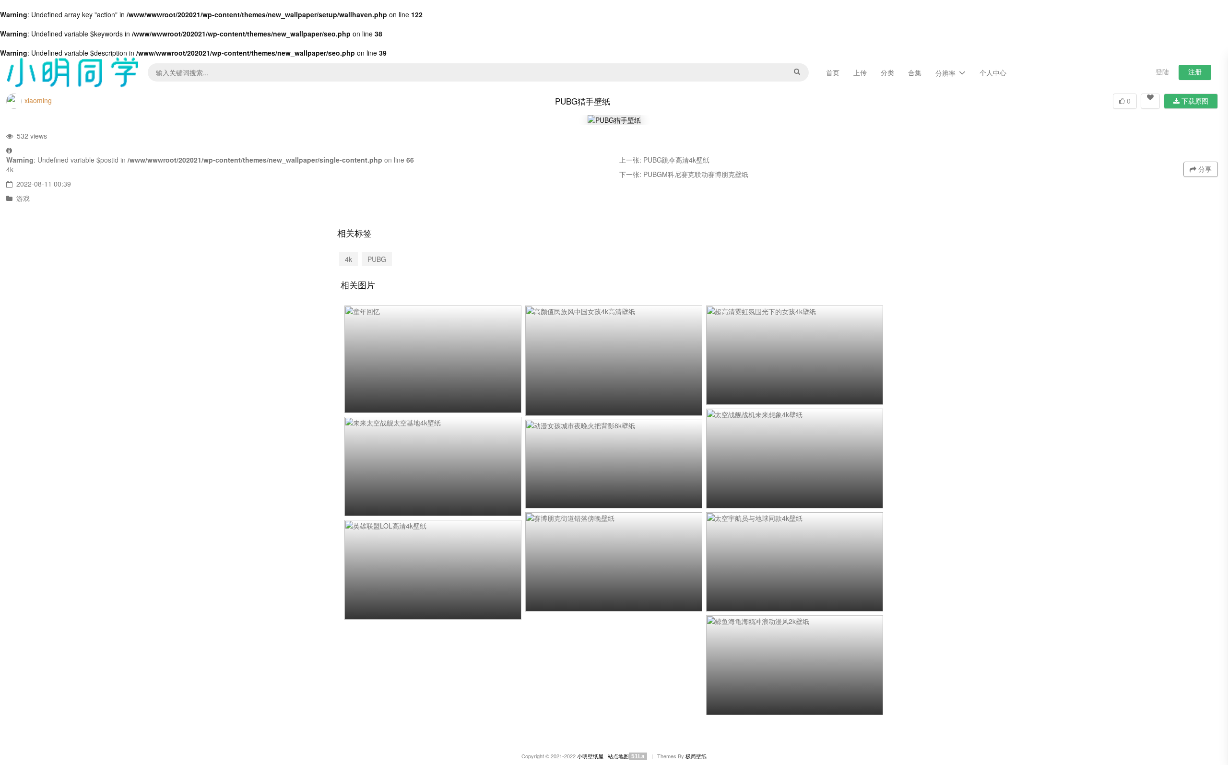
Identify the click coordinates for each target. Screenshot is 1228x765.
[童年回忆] (432, 359)
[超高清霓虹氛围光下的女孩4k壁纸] (794, 355)
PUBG (376, 259)
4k (9, 169)
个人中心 (993, 72)
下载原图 (1194, 101)
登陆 (1162, 71)
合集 (914, 72)
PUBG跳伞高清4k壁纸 (676, 160)
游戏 (23, 198)
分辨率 (945, 73)
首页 (832, 72)
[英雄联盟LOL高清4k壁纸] (432, 570)
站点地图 (618, 756)
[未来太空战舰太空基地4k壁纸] (432, 467)
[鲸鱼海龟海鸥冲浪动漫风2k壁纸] (794, 665)
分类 (887, 72)
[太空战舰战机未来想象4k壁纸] (794, 458)
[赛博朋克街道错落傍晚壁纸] (613, 562)
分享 (1204, 169)
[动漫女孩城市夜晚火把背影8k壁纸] (613, 464)
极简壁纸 (696, 756)
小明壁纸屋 (590, 756)
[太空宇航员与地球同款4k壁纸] (794, 562)
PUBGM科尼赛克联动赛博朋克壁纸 (695, 174)
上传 (860, 72)
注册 (1195, 71)
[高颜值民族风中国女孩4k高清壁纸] (613, 361)
